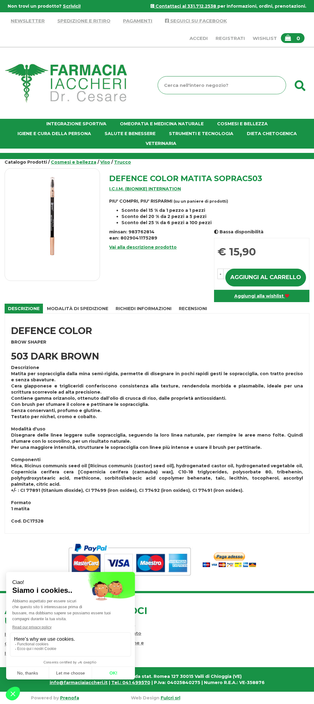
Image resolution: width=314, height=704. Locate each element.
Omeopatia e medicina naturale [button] (162, 123)
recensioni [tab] (193, 308)
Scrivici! (72, 6)
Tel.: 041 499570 (130, 682)
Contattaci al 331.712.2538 (185, 6)
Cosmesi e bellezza (73, 162)
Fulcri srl (170, 698)
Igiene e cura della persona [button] (54, 133)
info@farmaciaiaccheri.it (79, 682)
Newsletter (28, 21)
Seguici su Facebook (198, 21)
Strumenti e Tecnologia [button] (201, 133)
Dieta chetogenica (272, 133)
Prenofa (69, 698)
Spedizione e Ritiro (83, 21)
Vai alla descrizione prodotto (143, 247)
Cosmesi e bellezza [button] (242, 123)
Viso (105, 162)
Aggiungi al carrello (265, 277)
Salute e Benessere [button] (130, 133)
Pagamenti (137, 21)
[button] (220, 274)
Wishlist (265, 38)
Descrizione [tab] (24, 308)
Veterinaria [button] (161, 143)
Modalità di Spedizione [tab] (77, 308)
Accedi (199, 38)
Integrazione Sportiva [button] (76, 123)
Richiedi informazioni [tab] (143, 308)
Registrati (230, 38)
